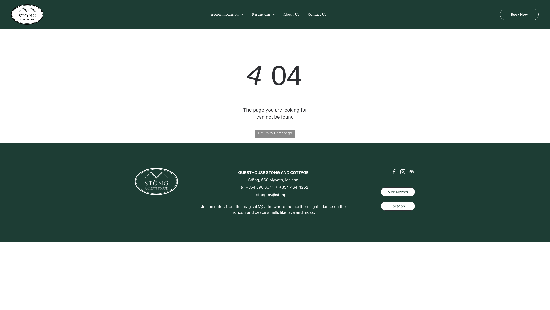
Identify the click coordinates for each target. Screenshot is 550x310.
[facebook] (394, 172)
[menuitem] (227, 14)
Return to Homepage (275, 133)
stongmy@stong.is (273, 194)
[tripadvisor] (411, 172)
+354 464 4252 (293, 187)
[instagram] (402, 172)
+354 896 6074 (259, 187)
